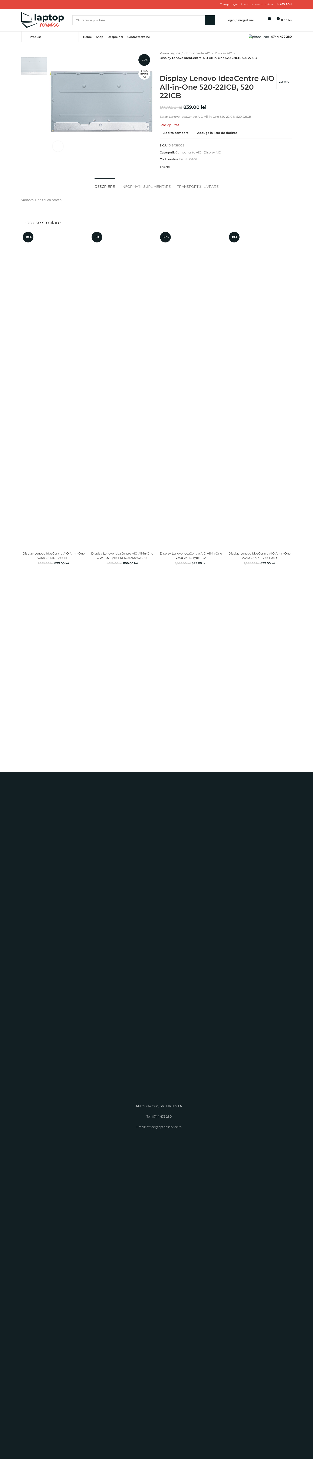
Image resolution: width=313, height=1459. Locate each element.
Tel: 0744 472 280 (159, 1116)
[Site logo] (42, 20)
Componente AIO (197, 53)
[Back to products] (167, 67)
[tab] (105, 184)
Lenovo (284, 81)
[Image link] (156, 942)
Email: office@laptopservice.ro (159, 1127)
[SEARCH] (210, 20)
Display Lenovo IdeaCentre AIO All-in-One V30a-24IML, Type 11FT (54, 556)
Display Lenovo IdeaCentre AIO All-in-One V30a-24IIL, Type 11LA (191, 556)
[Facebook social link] (23, 4)
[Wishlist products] (260, 20)
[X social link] (29, 4)
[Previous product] (162, 67)
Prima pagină (170, 53)
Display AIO (223, 53)
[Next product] (172, 67)
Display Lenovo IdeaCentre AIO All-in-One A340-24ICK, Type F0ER (259, 556)
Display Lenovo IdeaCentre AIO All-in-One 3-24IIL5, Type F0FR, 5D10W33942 (122, 556)
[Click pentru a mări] (58, 146)
